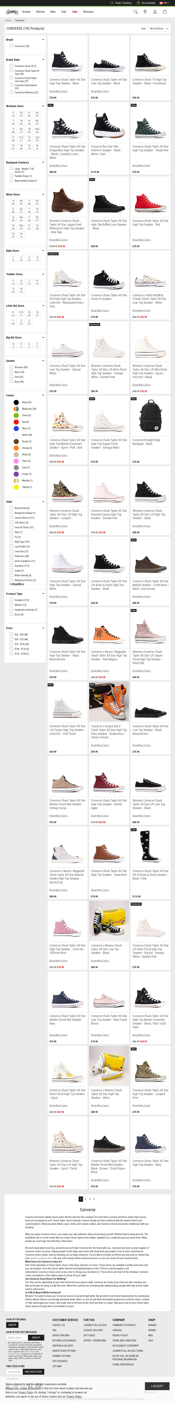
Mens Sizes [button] (13, 194)
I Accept (157, 1386)
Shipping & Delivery (62, 1345)
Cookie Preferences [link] (123, 1364)
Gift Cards (89, 1335)
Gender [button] (10, 360)
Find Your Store (15, 1366)
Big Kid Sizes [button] (14, 337)
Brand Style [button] (13, 59)
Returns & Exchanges (64, 1340)
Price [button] (9, 628)
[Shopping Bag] (165, 12)
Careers (117, 1330)
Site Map (57, 1366)
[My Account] (156, 12)
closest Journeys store (41, 1258)
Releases (88, 11)
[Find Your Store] (145, 12)
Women (152, 1330)
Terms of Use (29, 1352)
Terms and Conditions (124, 1340)
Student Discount (93, 1330)
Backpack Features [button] (17, 162)
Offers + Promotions (95, 1340)
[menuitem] (26, 12)
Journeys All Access (95, 1325)
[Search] (136, 12)
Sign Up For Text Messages (21, 1332)
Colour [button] (10, 395)
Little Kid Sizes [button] (15, 305)
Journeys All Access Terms (127, 1350)
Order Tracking (123, 3)
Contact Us (58, 1325)
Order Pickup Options (64, 1350)
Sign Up (12, 1325)
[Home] (12, 12)
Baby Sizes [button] (12, 250)
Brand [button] (9, 39)
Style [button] (9, 501)
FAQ (54, 1330)
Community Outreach (124, 1325)
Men (150, 1335)
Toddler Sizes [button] (14, 274)
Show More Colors (58, 91)
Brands (152, 1325)
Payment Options (61, 1356)
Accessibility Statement (125, 1345)
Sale (75, 11)
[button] (17, 584)
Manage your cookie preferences (23, 1388)
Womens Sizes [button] (15, 106)
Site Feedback (59, 1361)
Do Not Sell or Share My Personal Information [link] (125, 1358)
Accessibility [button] (149, 3)
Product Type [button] (14, 593)
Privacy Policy (120, 1335)
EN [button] (165, 3)
